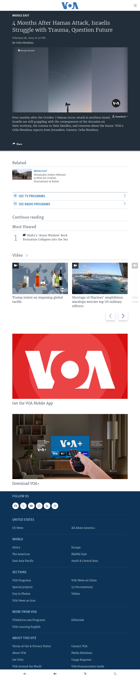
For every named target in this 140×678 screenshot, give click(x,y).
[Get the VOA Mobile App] (70, 366)
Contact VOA (79, 646)
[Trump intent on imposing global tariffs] (40, 278)
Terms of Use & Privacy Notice (31, 646)
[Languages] (85, 673)
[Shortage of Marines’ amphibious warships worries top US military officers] (100, 278)
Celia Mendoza (24, 42)
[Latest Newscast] (25, 673)
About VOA (19, 653)
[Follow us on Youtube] (31, 506)
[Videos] (55, 673)
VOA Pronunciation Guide (87, 666)
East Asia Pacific (23, 560)
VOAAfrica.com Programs (28, 620)
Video (17, 255)
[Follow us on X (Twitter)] (23, 506)
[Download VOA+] (70, 446)
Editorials (77, 620)
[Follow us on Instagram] (39, 506)
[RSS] (47, 506)
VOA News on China (84, 580)
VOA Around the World (26, 666)
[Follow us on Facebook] (15, 506)
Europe (76, 547)
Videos (75, 593)
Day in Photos (21, 593)
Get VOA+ (18, 659)
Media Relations (81, 653)
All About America (83, 528)
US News (17, 528)
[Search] (115, 673)
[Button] (17, 144)
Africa (16, 547)
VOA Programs (21, 580)
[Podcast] (55, 506)
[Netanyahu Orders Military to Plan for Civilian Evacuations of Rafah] (22, 174)
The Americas (21, 554)
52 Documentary (82, 587)
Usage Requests (81, 659)
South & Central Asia (84, 560)
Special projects (22, 587)
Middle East (20, 15)
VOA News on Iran (24, 600)
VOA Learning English (26, 626)
